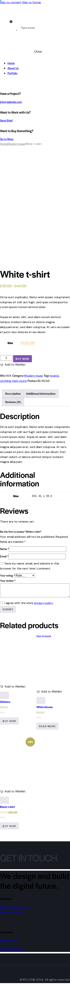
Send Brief (6, 120)
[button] (13, 364)
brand (54, 376)
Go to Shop (6, 139)
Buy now (22, 359)
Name (4, 549)
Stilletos (5, 702)
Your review (7, 580)
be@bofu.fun (9, 940)
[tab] (13, 393)
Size (10, 343)
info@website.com (11, 102)
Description (13, 393)
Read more (47, 726)
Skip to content (10, 2)
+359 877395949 (12, 949)
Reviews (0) (13, 402)
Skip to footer (31, 2)
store (23, 381)
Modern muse (16, 144)
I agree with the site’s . (28, 603)
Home (4, 144)
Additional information (40, 393)
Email (4, 556)
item (15, 381)
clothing (5, 381)
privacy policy (43, 603)
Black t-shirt (7, 807)
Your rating (7, 575)
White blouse (44, 707)
